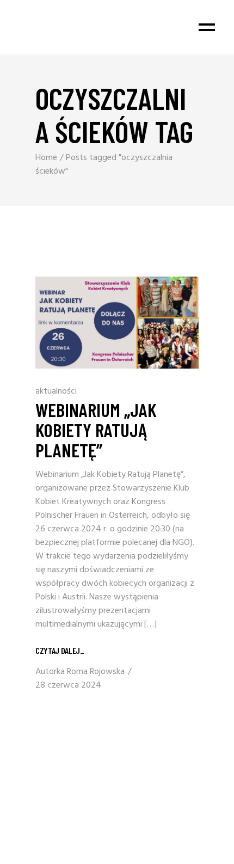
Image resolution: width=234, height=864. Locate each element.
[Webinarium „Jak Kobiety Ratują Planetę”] (117, 323)
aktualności (56, 391)
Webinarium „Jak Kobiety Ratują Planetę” (96, 429)
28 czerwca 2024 (68, 685)
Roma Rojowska (96, 672)
